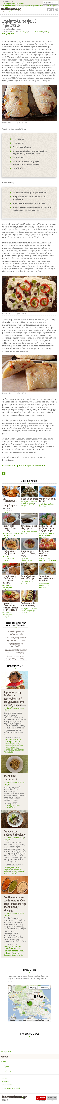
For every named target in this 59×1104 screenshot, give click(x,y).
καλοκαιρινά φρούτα (12, 741)
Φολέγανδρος (9, 752)
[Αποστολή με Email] (3, 473)
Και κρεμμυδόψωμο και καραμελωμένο (9, 501)
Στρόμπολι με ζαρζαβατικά (8, 552)
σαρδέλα (15, 867)
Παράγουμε (5, 1066)
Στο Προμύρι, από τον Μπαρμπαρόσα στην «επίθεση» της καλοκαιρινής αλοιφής (29, 6)
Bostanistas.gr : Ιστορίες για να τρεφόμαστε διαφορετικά (11, 10)
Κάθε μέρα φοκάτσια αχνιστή (44, 553)
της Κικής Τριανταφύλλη (26, 559)
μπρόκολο (8, 869)
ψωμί (32, 31)
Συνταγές (24, 31)
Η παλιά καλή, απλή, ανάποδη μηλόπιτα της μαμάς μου (15, 639)
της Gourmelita (27, 581)
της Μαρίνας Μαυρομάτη (7, 587)
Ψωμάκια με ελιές (29, 498)
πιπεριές (6, 34)
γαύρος (7, 867)
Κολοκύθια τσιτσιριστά (10, 777)
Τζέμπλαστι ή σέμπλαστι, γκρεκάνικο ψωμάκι (9, 579)
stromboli (39, 31)
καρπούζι (8, 739)
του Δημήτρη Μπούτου (44, 559)
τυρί (13, 34)
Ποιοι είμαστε (6, 1071)
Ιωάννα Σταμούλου (12, 949)
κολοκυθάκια (9, 807)
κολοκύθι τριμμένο (11, 805)
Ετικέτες (5, 1078)
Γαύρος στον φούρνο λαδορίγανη (15, 833)
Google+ (56, 9)
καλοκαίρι (17, 739)
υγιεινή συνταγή (10, 873)
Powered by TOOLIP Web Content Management (52, 1098)
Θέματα (7, 710)
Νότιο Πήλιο (17, 947)
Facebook (52, 9)
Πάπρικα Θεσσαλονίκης (11, 954)
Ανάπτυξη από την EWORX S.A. (41, 1098)
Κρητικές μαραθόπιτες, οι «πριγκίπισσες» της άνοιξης (15, 657)
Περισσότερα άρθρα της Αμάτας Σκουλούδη (24, 465)
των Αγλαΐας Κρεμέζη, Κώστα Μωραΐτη (29, 503)
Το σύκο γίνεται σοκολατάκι (12, 4)
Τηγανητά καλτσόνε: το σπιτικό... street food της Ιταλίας (10, 606)
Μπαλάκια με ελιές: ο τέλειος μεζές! (28, 553)
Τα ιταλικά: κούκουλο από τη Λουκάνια (47, 578)
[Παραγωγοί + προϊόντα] (29, 1021)
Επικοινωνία (7, 1085)
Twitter (49, 9)
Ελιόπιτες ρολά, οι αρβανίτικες (28, 604)
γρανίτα (7, 750)
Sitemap (5, 1081)
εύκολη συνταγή (18, 871)
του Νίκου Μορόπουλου (8, 557)
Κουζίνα (5, 512)
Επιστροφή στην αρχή (11, 1088)
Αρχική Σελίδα (6, 1051)
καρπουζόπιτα (17, 750)
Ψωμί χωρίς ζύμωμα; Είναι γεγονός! (9, 528)
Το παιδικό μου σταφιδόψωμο (28, 577)
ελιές (46, 31)
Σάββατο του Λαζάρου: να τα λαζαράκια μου (46, 528)
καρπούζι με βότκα (11, 743)
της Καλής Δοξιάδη (46, 504)
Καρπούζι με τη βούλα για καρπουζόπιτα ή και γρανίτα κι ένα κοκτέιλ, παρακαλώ (15, 698)
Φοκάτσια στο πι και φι (47, 499)
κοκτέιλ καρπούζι (11, 748)
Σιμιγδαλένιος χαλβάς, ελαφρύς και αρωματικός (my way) (16, 651)
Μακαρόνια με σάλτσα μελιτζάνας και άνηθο (16, 632)
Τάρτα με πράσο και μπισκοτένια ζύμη (16, 645)
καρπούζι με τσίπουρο (13, 745)
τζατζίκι (20, 955)
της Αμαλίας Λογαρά (29, 531)
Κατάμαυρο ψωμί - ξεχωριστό (29, 526)
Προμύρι (7, 947)
